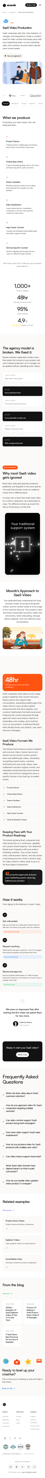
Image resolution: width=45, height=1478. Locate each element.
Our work (6, 1423)
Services (5, 1416)
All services (7, 1210)
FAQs (18, 1423)
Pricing (18, 1416)
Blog (17, 1420)
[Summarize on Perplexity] (28, 1467)
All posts (6, 1293)
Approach (32, 103)
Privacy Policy (34, 1426)
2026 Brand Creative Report (11, 1454)
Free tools (6, 1426)
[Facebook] (15, 1438)
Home (4, 12)
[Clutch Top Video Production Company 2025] (20, 1447)
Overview (5, 103)
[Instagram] (10, 1438)
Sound (37, 80)
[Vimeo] (20, 1438)
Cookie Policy (34, 1429)
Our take (24, 103)
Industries (12, 12)
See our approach (14, 56)
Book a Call (31, 5)
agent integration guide (29, 1472)
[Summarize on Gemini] (22, 1467)
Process (40, 103)
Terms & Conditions (33, 1421)
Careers (33, 1416)
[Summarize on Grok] (34, 1467)
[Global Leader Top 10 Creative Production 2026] (28, 1447)
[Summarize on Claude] (16, 1467)
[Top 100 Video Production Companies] (13, 1447)
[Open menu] (40, 5)
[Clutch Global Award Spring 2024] (6, 1447)
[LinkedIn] (5, 1438)
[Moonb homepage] (22, 1404)
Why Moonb (14, 103)
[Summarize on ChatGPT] (10, 1467)
